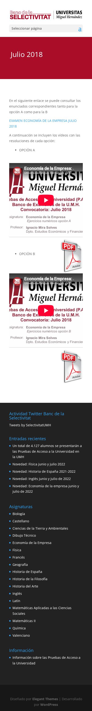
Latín (16, 601)
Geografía (20, 564)
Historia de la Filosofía (30, 579)
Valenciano (21, 635)
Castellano (21, 521)
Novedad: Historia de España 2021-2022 (44, 471)
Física (17, 550)
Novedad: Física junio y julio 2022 (39, 464)
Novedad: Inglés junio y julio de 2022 (42, 478)
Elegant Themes (45, 699)
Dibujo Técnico (24, 535)
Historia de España (27, 571)
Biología (19, 513)
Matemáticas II (24, 621)
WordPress (49, 704)
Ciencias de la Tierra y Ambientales (40, 528)
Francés (19, 557)
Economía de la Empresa (32, 542)
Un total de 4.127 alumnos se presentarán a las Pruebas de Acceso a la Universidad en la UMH (47, 451)
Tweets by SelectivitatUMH (30, 425)
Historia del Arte (25, 586)
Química (19, 628)
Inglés (17, 593)
